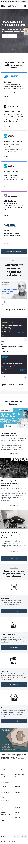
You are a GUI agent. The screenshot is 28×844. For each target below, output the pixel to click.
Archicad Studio (11, 171)
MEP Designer (10, 201)
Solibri (6, 230)
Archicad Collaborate (13, 141)
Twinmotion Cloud (12, 112)
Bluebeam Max (10, 82)
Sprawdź (6, 97)
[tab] (12, 49)
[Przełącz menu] (25, 6)
